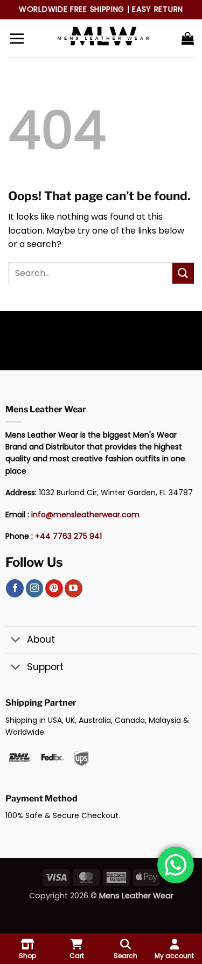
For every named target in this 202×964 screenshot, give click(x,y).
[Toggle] (15, 640)
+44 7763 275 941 (68, 536)
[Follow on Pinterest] (54, 588)
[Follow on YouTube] (73, 588)
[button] (16, 38)
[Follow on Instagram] (35, 588)
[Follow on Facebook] (15, 588)
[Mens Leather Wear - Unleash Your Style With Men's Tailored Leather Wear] (102, 38)
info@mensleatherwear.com (85, 514)
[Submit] (183, 273)
